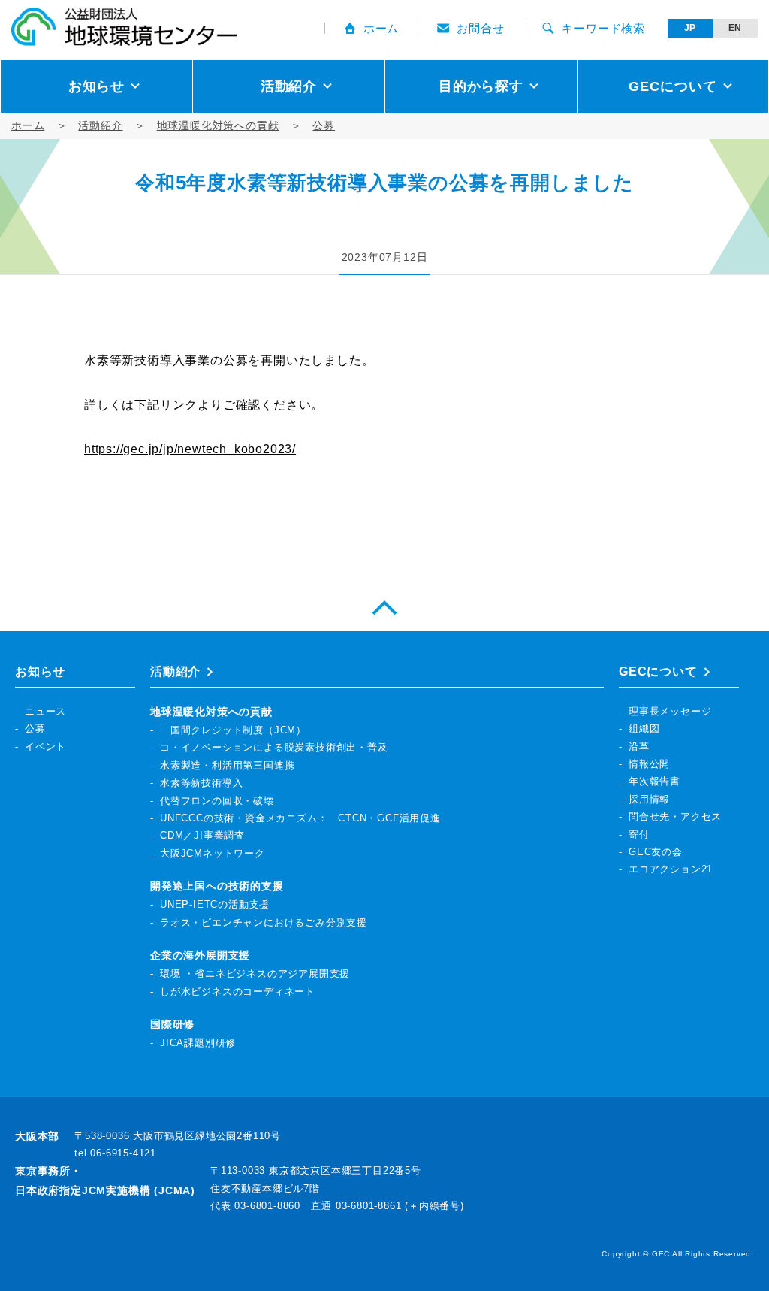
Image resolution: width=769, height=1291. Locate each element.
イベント (45, 746)
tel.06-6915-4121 (115, 1153)
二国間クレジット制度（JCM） (233, 730)
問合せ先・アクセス (675, 816)
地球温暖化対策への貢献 (218, 125)
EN (735, 28)
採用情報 (649, 799)
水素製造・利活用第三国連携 (227, 765)
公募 (323, 125)
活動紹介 (100, 125)
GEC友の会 (656, 851)
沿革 (639, 746)
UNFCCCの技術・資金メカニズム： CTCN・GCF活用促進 (300, 818)
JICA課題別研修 (198, 1042)
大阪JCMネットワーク (212, 853)
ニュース (45, 711)
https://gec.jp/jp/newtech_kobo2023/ (190, 449)
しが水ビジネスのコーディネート (237, 991)
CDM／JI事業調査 (202, 835)
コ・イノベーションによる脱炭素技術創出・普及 (274, 747)
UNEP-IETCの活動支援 (215, 904)
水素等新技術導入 (201, 782)
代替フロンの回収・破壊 (217, 800)
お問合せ (480, 28)
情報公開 (649, 763)
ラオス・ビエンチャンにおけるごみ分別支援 (263, 922)
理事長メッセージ (670, 711)
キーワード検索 (603, 28)
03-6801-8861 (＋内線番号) (400, 1205)
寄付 (639, 834)
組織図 (644, 728)
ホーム (381, 28)
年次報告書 (654, 781)
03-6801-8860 (267, 1205)
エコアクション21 (671, 869)
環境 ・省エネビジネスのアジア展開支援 (255, 973)
